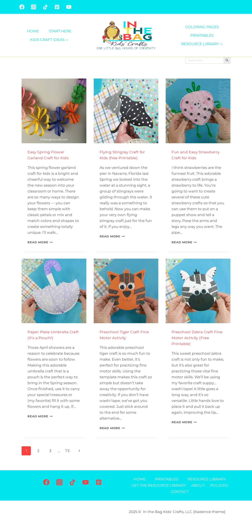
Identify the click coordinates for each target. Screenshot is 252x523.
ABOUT (198, 485)
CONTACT (179, 491)
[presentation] (54, 111)
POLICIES (219, 485)
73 (67, 451)
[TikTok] (45, 7)
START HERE (60, 31)
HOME (33, 31)
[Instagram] (33, 7)
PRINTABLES (202, 35)
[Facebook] (22, 7)
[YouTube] (69, 7)
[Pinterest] (57, 7)
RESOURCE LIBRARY (207, 479)
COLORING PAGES (202, 27)
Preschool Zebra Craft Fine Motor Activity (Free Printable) (197, 338)
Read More (40, 242)
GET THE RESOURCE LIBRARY (159, 485)
